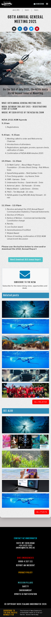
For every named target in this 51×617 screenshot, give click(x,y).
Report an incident (25, 565)
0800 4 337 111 (25, 561)
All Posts (41, 512)
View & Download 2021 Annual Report (25, 259)
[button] (47, 4)
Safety (25, 586)
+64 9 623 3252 (25, 545)
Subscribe (39, 4)
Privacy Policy (25, 572)
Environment (25, 590)
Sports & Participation (25, 594)
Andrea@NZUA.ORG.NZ (25, 548)
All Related (40, 402)
